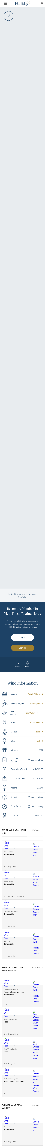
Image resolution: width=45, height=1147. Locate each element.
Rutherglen (35, 703)
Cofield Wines (34, 694)
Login (22, 637)
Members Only (36, 760)
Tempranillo (35, 722)
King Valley (30, 713)
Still (38, 741)
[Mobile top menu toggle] (5, 4)
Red (38, 732)
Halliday (22, 3)
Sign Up (22, 648)
